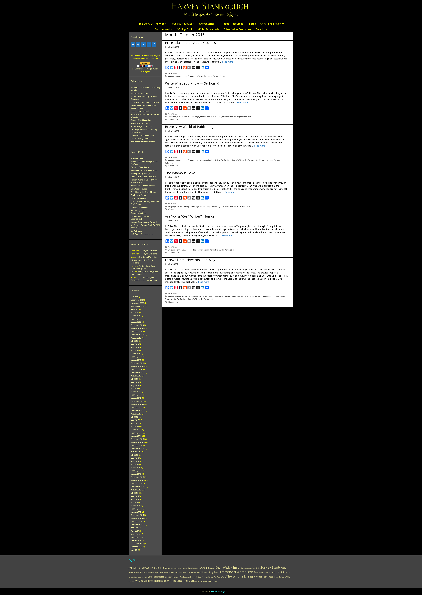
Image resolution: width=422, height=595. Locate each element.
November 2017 (137, 404)
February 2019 (136, 357)
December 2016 (137, 439)
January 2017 (136, 436)
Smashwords (170, 299)
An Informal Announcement (142, 234)
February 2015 (136, 509)
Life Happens (173, 572)
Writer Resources (205, 76)
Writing (139, 580)
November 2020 (137, 303)
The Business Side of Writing (232, 160)
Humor (195, 250)
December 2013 (137, 543)
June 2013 (135, 550)
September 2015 (137, 487)
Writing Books (185, 29)
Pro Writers (172, 73)
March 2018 (135, 392)
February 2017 (136, 433)
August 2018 (136, 376)
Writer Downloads (208, 29)
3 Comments (173, 119)
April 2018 (135, 388)
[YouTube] (138, 44)
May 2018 (135, 385)
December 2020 (137, 300)
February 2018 (136, 395)
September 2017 (137, 411)
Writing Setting (212, 581)
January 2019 (136, 360)
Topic (252, 576)
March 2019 (135, 354)
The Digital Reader (207, 577)
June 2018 (135, 382)
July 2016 (134, 455)
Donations (261, 29)
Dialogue (244, 568)
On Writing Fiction (270, 23)
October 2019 (136, 331)
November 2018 (137, 366)
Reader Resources (232, 23)
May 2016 (135, 461)
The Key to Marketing (139, 207)
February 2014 (136, 537)
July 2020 (134, 309)
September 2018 (137, 373)
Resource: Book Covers (140, 123)
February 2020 (136, 319)
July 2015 (134, 493)
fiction (180, 117)
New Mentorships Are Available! (144, 170)
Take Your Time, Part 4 (140, 167)
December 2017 (137, 401)
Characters (172, 117)
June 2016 (135, 458)
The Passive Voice (220, 577)
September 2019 (137, 335)
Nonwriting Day (209, 572)
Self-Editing (205, 206)
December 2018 (137, 363)
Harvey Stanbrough (190, 76)
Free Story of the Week (152, 23)
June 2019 (135, 344)
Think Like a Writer (138, 195)
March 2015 (135, 506)
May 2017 (135, 423)
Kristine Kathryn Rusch (154, 572)
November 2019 (137, 328)
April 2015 (135, 502)
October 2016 (136, 445)
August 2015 (136, 490)
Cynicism (171, 250)
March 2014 (135, 534)
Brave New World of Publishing (189, 126)
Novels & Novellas (181, 23)
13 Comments (173, 252)
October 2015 (136, 483)
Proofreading (259, 572)
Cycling (205, 567)
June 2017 (135, 420)
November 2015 (137, 480)
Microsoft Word (189, 572)
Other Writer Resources (237, 29)
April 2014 (135, 531)
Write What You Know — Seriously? (192, 83)
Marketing (181, 572)
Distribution (207, 296)
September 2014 (137, 525)
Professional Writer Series (210, 117)
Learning (166, 572)
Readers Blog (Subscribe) (141, 120)
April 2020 (135, 312)
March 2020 (135, 316)
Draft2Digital (218, 296)
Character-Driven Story (180, 568)
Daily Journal (162, 29)
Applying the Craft (175, 206)
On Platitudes (136, 231)
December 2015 (137, 477)
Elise (133, 272)
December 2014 (137, 515)
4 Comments (173, 302)
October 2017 (136, 407)
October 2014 (136, 521)
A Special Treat (137, 158)
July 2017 (134, 417)
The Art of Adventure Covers (142, 135)
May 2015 (135, 499)
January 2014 (136, 540)
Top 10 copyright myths (140, 138)
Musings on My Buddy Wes (142, 173)
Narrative (198, 572)
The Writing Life (251, 160)
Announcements (174, 76)
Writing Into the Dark (242, 117)
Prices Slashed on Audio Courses (190, 42)
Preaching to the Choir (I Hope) (143, 192)
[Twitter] (133, 44)
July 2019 (134, 341)
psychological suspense (270, 572)
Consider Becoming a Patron (146, 69)
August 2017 (136, 414)
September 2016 (137, 449)
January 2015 (136, 512)
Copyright (198, 568)
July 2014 (134, 528)
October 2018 (136, 369)
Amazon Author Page (139, 93)
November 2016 (137, 442)
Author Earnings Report (191, 296)
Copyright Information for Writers (145, 102)
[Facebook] (149, 44)
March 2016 (135, 468)
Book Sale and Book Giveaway (143, 177)
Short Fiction (227, 117)
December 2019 (137, 325)
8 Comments (173, 166)
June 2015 (135, 496)
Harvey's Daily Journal (140, 111)
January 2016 (136, 474)
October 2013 (136, 547)
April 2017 (135, 426)
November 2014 (137, 518)
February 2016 (136, 471)
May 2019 (135, 347)
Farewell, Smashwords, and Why (190, 259)
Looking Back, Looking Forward (144, 222)
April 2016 (135, 464)
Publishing (267, 296)
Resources (137, 577)
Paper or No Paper (138, 198)
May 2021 (135, 297)
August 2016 (136, 452)
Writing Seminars (200, 581)
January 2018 (136, 398)
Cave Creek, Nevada (139, 189)
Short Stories (207, 23)
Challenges (169, 568)
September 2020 (137, 306)
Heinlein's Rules (134, 572)
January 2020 (136, 322)
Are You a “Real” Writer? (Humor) (190, 216)
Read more (227, 61)
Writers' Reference (280, 577)
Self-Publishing (279, 296)
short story (176, 577)
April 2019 (135, 350)
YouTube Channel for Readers (143, 142)
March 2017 (135, 430)
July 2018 (134, 379)
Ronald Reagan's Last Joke (141, 126)
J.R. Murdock (136, 260)
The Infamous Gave (180, 173)
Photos (252, 23)
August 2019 (136, 338)
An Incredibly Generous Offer (143, 186)
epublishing (251, 568)
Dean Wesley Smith (227, 567)
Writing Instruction (221, 76)
